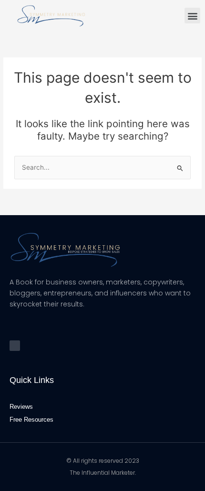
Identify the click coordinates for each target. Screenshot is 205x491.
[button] (192, 15)
